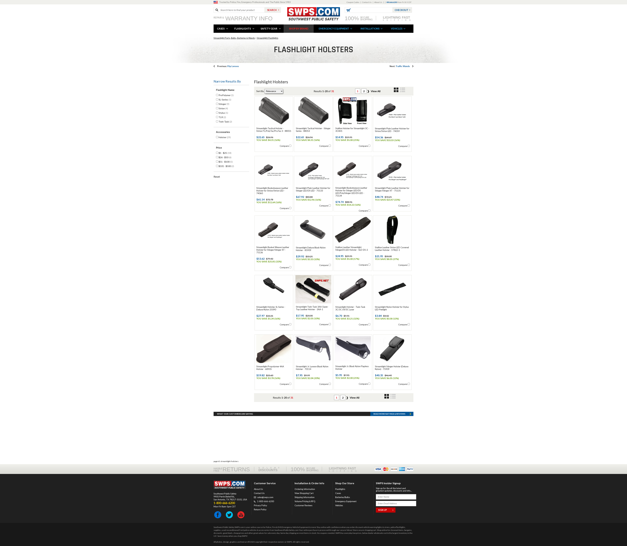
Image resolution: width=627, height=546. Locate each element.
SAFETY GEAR (269, 28)
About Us (378, 2)
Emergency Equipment (345, 501)
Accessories (223, 131)
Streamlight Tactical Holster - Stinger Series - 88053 (313, 129)
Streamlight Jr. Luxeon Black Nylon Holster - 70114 (312, 367)
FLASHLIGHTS (242, 28)
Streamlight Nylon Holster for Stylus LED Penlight (392, 308)
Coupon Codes (352, 2)
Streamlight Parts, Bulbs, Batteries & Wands (234, 38)
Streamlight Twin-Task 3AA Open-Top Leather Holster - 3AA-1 (312, 308)
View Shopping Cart (304, 493)
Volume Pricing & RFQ (305, 501)
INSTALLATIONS (370, 28)
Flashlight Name (225, 89)
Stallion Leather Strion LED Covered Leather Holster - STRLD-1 (392, 248)
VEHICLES (396, 28)
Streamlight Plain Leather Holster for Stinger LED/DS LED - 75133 (313, 189)
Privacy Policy (260, 505)
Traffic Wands (400, 66)
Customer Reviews (303, 505)
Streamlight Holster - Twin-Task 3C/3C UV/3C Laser (350, 308)
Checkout (401, 9)
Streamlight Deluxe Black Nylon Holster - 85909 (311, 248)
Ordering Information (305, 489)
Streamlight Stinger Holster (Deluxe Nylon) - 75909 (391, 367)
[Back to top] (616, 535)
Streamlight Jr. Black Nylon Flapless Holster (352, 367)
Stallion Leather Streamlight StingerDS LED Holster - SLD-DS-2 (351, 248)
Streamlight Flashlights (267, 38)
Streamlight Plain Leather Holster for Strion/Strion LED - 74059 (392, 129)
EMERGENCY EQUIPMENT (334, 28)
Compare (284, 146)
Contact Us (367, 2)
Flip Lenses (228, 66)
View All (375, 91)
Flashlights (340, 489)
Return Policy (260, 509)
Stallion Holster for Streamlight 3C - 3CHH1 (352, 129)
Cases (338, 493)
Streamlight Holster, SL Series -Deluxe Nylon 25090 (270, 308)
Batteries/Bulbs (342, 497)
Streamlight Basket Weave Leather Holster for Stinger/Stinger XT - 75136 (272, 250)
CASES (221, 28)
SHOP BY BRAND (298, 28)
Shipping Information (304, 497)
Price (219, 147)
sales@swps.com (265, 497)
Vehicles (339, 505)
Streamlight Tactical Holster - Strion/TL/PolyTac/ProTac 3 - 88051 (273, 129)
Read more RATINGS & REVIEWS (389, 414)
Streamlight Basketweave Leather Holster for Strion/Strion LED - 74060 (272, 191)
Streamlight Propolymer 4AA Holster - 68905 (270, 367)
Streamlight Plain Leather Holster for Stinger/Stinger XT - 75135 (392, 189)
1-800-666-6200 (265, 501)
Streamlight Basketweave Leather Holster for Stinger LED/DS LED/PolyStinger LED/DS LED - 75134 (351, 192)
